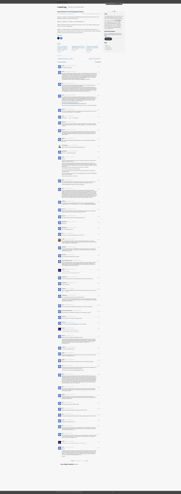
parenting (118, 22)
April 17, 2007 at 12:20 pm (72, 227)
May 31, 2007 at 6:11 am (69, 352)
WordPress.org (108, 49)
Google (118, 20)
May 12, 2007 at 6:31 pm (68, 304)
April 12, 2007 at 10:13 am (70, 209)
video (120, 27)
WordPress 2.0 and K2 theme (95, 58)
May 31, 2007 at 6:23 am (69, 359)
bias (108, 17)
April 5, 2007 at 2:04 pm (68, 188)
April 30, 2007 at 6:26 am (72, 282)
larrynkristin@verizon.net (80, 217)
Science (119, 25)
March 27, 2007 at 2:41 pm (72, 151)
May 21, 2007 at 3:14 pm (77, 310)
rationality (106, 24)
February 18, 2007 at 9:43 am (70, 65)
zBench (74, 491)
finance (108, 20)
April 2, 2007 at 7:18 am (68, 156)
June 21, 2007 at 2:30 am (69, 386)
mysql (115, 22)
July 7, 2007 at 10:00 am (68, 447)
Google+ (114, 11)
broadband (115, 17)
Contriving (62, 7)
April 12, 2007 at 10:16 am (70, 215)
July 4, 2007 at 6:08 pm (68, 419)
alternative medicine (109, 16)
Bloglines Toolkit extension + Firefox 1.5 (65, 58)
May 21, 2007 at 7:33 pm (70, 322)
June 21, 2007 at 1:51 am (69, 374)
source (105, 27)
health (108, 22)
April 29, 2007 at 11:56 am (77, 260)
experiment (121, 18)
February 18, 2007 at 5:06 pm (70, 71)
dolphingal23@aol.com (68, 133)
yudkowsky (111, 28)
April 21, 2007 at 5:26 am (68, 233)
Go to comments (87, 13)
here (83, 21)
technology (116, 27)
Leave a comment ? (62, 62)
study (112, 27)
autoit (122, 16)
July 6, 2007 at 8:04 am (69, 441)
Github (113, 20)
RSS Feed (113, 11)
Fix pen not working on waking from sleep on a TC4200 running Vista (62, 48)
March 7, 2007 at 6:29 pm (70, 121)
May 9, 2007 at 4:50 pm (69, 288)
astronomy (119, 16)
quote (119, 23)
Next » (87, 460)
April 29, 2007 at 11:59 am (70, 269)
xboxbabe (71, 464)
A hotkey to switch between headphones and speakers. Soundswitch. (92, 48)
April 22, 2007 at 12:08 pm (69, 239)
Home (58, 2)
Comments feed (108, 48)
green (105, 22)
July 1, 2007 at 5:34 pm (68, 402)
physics (105, 23)
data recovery (107, 18)
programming (111, 23)
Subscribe (108, 38)
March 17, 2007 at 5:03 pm (73, 145)
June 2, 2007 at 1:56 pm (67, 365)
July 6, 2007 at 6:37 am (68, 433)
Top (113, 491)
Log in (106, 45)
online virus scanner (61, 26)
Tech (60, 55)
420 (62, 425)
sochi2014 (114, 26)
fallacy (105, 20)
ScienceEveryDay (108, 26)
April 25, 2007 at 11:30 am (71, 246)
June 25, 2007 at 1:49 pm (70, 394)
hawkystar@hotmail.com (76, 454)
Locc (63, 188)
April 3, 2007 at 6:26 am (68, 179)
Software (64, 2)
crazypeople (119, 17)
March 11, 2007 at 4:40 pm (70, 138)
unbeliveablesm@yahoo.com (81, 79)
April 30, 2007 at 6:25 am (72, 276)
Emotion (117, 18)
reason (113, 24)
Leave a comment (95, 13)
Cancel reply (75, 464)
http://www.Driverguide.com (78, 306)
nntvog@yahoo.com (66, 343)
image (111, 22)
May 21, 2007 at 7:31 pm (70, 316)
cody (63, 419)
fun (111, 20)
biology (111, 17)
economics (112, 18)
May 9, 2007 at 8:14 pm (71, 295)
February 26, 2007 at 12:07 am (69, 83)
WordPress (80, 491)
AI (104, 16)
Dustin (64, 13)
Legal (113, 22)
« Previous (72, 460)
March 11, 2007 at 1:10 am (70, 129)
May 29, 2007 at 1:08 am (69, 335)
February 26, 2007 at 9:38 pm (69, 95)
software (119, 26)
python (116, 23)
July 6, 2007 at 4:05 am (68, 425)
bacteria (105, 17)
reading (110, 24)
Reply (98, 66)
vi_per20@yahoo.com (72, 437)
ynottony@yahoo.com (71, 355)
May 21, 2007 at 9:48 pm (69, 328)
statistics (109, 27)
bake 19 (63, 209)
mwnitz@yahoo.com (68, 184)
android (114, 16)
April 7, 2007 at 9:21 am (70, 201)
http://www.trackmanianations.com (68, 429)
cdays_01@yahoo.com (67, 242)
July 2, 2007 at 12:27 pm (68, 414)
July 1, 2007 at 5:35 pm (68, 408)
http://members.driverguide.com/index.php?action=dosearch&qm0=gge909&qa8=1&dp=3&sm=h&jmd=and (74, 103)
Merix (63, 374)
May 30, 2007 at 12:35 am (70, 347)
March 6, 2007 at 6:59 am (69, 116)
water (105, 28)
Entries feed (107, 46)
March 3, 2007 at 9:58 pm (69, 109)
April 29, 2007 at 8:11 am (70, 254)
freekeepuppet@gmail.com (67, 398)
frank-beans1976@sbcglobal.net (73, 324)
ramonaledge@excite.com (82, 173)
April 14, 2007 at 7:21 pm (71, 221)
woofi (108, 28)
